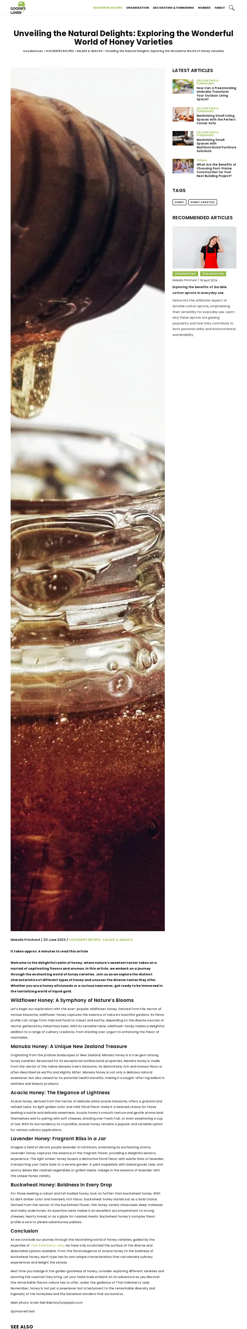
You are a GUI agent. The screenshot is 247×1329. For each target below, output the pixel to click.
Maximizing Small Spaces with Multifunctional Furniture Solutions (216, 145)
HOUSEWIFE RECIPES (107, 8)
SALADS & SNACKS (118, 940)
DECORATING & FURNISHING (173, 8)
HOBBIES (204, 8)
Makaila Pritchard (25, 939)
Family (220, 8)
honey (179, 202)
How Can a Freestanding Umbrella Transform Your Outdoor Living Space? (216, 93)
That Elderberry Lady (47, 1245)
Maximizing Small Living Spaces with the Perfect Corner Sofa (216, 119)
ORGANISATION (137, 8)
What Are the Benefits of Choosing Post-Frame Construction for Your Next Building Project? (216, 170)
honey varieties (203, 202)
